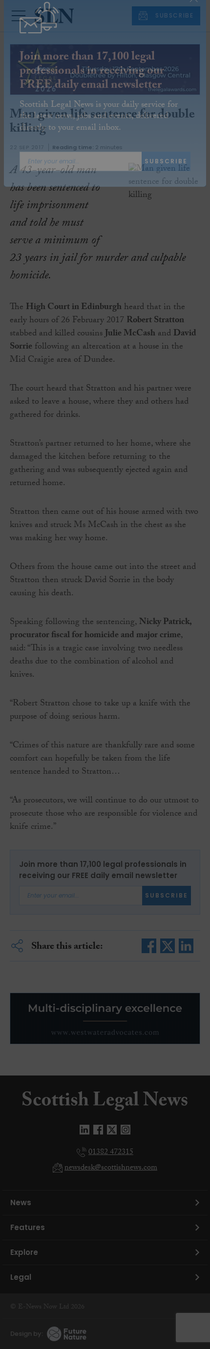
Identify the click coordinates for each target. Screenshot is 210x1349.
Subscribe (166, 179)
